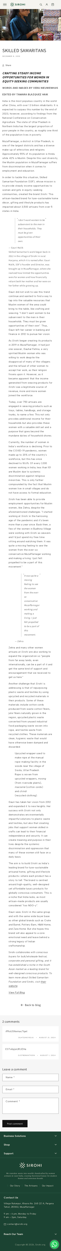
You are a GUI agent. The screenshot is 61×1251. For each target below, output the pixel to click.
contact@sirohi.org (17, 1224)
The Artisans (31, 1186)
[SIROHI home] (17, 4)
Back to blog (33, 1005)
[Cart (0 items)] (52, 4)
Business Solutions (15, 1135)
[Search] (40, 4)
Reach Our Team (13, 1234)
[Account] (46, 4)
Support (8, 1153)
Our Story (15, 1186)
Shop (7, 1144)
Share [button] (8, 65)
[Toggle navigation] (5, 4)
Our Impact (47, 1186)
